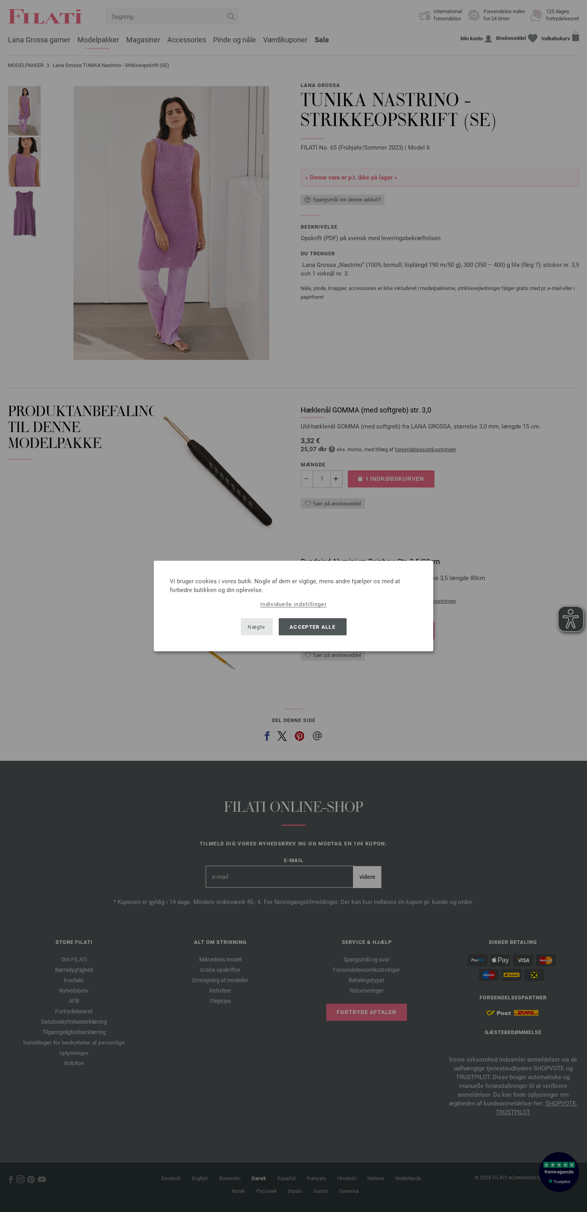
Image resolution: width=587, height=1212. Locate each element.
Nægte (257, 627)
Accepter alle (312, 627)
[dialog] (293, 606)
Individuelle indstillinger (293, 604)
